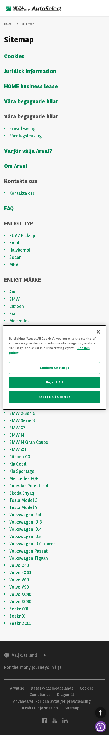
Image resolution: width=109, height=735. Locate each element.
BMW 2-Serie (22, 413)
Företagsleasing (25, 135)
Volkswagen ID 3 (25, 522)
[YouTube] (54, 720)
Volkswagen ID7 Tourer (32, 543)
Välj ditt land (24, 655)
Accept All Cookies (54, 397)
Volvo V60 (19, 580)
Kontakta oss (22, 193)
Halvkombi (19, 250)
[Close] (98, 332)
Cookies (14, 56)
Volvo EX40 (20, 572)
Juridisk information (30, 71)
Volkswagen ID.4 (25, 529)
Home (8, 24)
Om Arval (15, 166)
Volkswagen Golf (26, 514)
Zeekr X (17, 616)
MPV (13, 264)
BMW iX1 (18, 449)
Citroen (16, 306)
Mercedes (19, 320)
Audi (13, 292)
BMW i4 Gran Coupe (28, 442)
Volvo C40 (19, 565)
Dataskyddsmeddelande (52, 688)
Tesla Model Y (23, 507)
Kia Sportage (21, 471)
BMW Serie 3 (22, 420)
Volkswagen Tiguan (28, 558)
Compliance (40, 694)
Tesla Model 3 (23, 500)
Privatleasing (22, 128)
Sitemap (72, 708)
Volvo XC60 (20, 601)
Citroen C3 (19, 456)
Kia (12, 313)
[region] (54, 367)
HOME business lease (31, 86)
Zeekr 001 (19, 609)
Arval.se (17, 688)
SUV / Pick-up (22, 235)
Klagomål (65, 694)
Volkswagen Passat (28, 551)
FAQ (9, 208)
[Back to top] (100, 712)
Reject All (54, 382)
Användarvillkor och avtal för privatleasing (52, 701)
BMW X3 (17, 427)
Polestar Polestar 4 (28, 485)
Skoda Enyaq (21, 493)
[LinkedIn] (65, 720)
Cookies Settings (54, 368)
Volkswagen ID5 (25, 536)
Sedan (15, 257)
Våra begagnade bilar (31, 101)
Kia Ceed (17, 464)
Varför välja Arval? (28, 151)
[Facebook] (44, 720)
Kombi (15, 242)
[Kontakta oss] (100, 726)
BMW (14, 299)
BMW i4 (16, 435)
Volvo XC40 (20, 594)
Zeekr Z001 (20, 623)
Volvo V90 (19, 587)
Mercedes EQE (23, 478)
